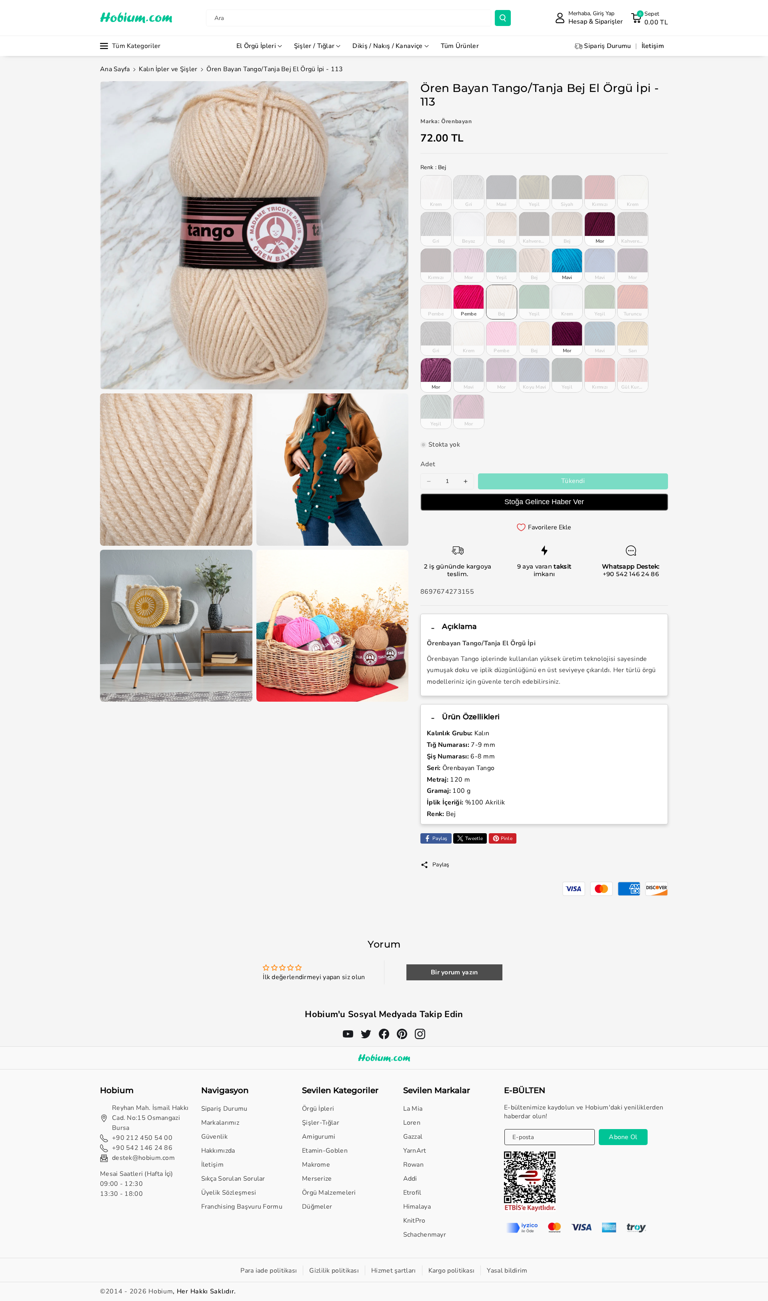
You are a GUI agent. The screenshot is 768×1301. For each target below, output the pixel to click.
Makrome (316, 1164)
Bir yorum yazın (454, 972)
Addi (410, 1178)
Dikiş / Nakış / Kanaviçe (387, 46)
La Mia (413, 1108)
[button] (649, 18)
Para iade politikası (268, 1270)
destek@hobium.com (143, 1157)
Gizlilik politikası (334, 1270)
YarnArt (414, 1150)
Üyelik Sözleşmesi (228, 1192)
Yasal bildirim (507, 1270)
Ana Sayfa (115, 69)
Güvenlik (214, 1136)
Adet (427, 464)
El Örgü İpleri (256, 46)
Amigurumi (319, 1136)
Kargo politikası (451, 1270)
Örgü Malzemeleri (329, 1192)
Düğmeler (317, 1206)
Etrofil (412, 1192)
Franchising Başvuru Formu (242, 1206)
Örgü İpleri (318, 1108)
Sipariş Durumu (224, 1108)
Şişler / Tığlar (314, 46)
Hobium (160, 1291)
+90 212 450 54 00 (142, 1137)
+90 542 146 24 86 (631, 574)
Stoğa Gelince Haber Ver (544, 502)
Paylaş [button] (441, 864)
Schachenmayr (424, 1234)
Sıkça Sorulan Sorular (233, 1178)
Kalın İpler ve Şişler (168, 69)
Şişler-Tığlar (320, 1122)
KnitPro (414, 1220)
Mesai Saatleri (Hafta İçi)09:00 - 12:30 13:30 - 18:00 (136, 1183)
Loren (412, 1122)
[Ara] (503, 18)
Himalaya (417, 1206)
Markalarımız (220, 1122)
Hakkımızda (218, 1150)
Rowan (413, 1164)
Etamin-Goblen (325, 1150)
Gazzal (413, 1136)
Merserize (317, 1178)
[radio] (436, 192)
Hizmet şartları (393, 1270)
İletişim (212, 1164)
